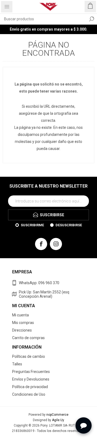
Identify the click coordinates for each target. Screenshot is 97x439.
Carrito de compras (28, 338)
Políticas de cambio (28, 356)
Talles (17, 364)
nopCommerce (57, 415)
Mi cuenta (20, 315)
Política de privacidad (30, 387)
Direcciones (22, 330)
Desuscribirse (69, 225)
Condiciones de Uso (28, 394)
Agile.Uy (58, 420)
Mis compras (23, 322)
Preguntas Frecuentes (31, 371)
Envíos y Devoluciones (30, 379)
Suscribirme (32, 225)
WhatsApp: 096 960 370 (39, 283)
